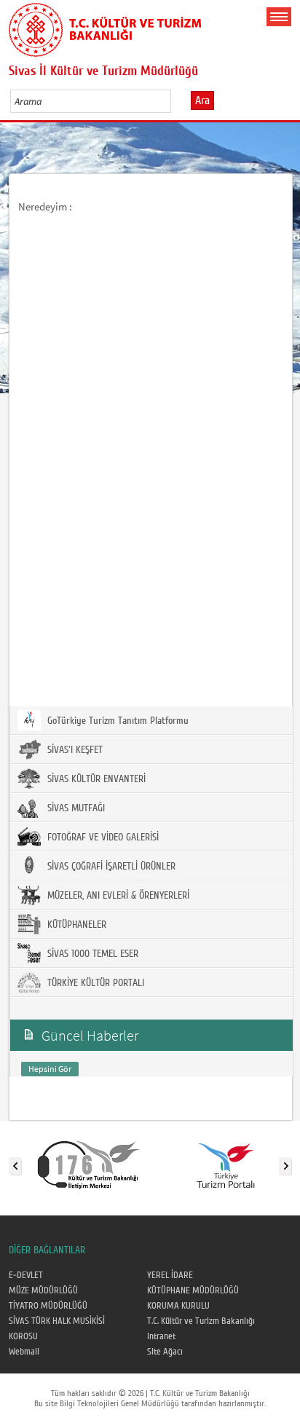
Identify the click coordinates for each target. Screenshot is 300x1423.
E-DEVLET (26, 1275)
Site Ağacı (165, 1352)
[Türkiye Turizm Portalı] (226, 1163)
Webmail (24, 1352)
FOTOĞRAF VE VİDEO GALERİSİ (101, 837)
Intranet (161, 1336)
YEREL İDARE (170, 1275)
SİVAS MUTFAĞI (74, 808)
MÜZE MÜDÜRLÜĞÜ (43, 1290)
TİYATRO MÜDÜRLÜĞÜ (48, 1306)
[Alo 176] (89, 1163)
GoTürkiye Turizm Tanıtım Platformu (116, 721)
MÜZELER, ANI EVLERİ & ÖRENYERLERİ (116, 896)
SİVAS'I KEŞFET (73, 750)
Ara (202, 100)
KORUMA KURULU (178, 1306)
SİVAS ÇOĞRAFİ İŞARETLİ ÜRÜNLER (109, 866)
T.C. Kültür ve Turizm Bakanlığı (201, 1321)
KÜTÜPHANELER (75, 925)
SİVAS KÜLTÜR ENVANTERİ (95, 779)
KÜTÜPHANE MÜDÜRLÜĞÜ (193, 1290)
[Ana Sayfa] (105, 27)
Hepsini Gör (49, 1068)
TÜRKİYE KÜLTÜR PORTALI (94, 983)
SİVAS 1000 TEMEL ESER (91, 954)
